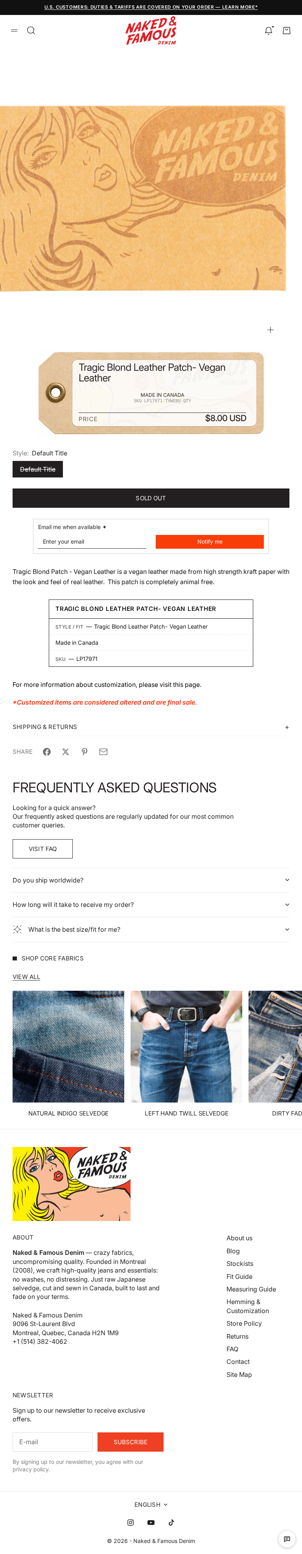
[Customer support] (287, 1539)
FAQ (232, 1349)
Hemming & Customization (247, 1306)
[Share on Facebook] (47, 752)
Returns (237, 1336)
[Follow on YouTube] (151, 1522)
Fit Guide (239, 1276)
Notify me (210, 541)
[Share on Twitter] (65, 752)
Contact (238, 1361)
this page (186, 684)
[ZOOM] (270, 330)
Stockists (239, 1263)
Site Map (239, 1374)
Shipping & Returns (45, 727)
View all (26, 976)
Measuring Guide (251, 1289)
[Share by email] (103, 752)
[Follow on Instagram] (130, 1522)
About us (239, 1238)
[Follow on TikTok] (171, 1522)
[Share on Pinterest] (84, 752)
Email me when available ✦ (72, 527)
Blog (233, 1251)
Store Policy (244, 1323)
